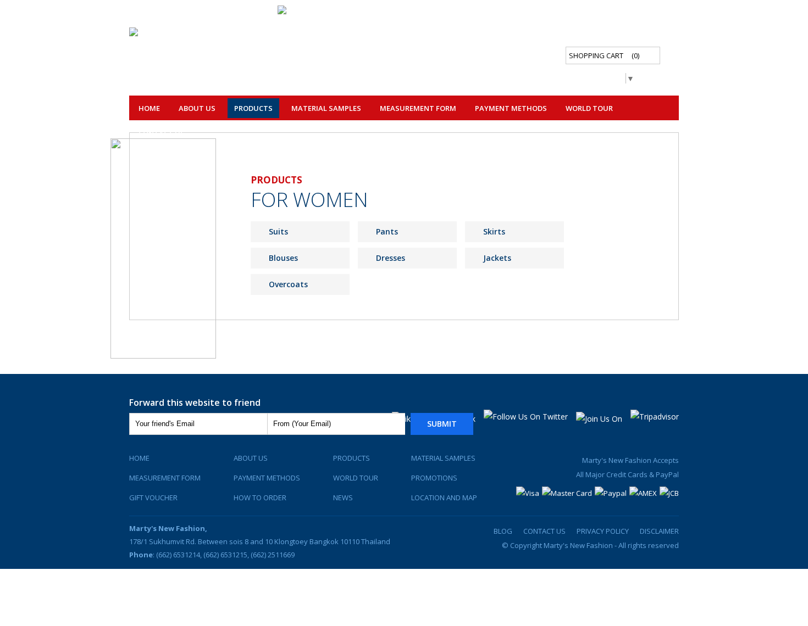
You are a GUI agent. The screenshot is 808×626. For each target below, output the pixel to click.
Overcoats (288, 284)
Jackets (497, 258)
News (343, 497)
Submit (442, 423)
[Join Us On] (599, 418)
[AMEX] (643, 493)
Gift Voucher (153, 497)
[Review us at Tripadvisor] (654, 416)
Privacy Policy (603, 531)
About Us (197, 108)
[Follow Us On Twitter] (526, 416)
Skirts (494, 231)
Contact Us (162, 133)
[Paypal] (611, 493)
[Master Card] (567, 493)
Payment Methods (511, 108)
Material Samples (326, 108)
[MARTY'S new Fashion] (313, 12)
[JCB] (669, 493)
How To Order (260, 497)
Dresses (390, 258)
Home (149, 108)
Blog (503, 531)
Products (351, 458)
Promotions (434, 478)
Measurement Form (165, 478)
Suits (278, 231)
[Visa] (527, 493)
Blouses (283, 258)
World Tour (589, 108)
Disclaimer (659, 531)
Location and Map (444, 497)
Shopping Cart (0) (604, 55)
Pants (387, 231)
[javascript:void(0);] (164, 34)
